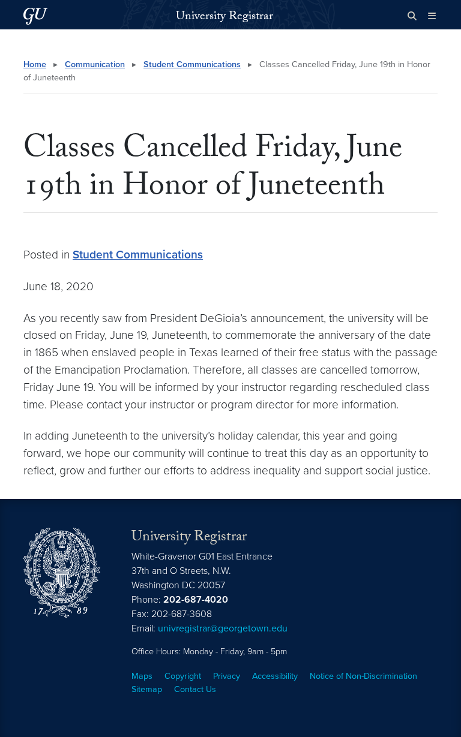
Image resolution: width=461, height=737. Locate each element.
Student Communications (192, 64)
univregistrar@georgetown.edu (223, 628)
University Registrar (224, 17)
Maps (141, 676)
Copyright (182, 676)
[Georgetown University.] (35, 16)
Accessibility (275, 676)
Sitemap (146, 689)
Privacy (226, 676)
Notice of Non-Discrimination (363, 676)
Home (34, 64)
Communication (95, 64)
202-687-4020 (195, 600)
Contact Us (195, 689)
